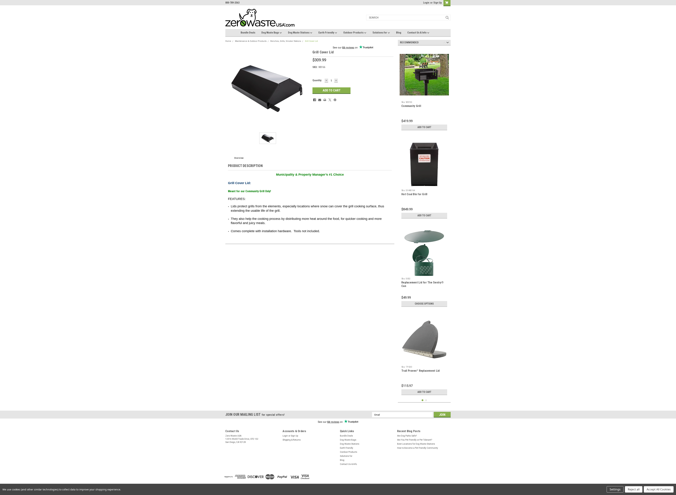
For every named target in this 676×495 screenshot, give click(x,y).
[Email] (319, 99)
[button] (406, 476)
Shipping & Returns (292, 440)
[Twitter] (329, 99)
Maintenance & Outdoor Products (251, 41)
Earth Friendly (326, 32)
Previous (444, 43)
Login (426, 2)
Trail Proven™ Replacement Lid (420, 370)
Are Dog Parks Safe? (407, 436)
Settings (615, 489)
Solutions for (380, 32)
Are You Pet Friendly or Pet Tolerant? (414, 440)
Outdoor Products (353, 32)
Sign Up (437, 2)
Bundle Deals (248, 32)
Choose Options (424, 303)
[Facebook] (314, 99)
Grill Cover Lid (311, 41)
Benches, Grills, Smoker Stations (285, 41)
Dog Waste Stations (299, 32)
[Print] (324, 99)
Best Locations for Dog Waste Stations (416, 444)
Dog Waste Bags (270, 32)
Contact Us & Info (417, 32)
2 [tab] (426, 400)
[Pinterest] (335, 99)
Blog (398, 32)
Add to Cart (424, 127)
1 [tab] (423, 400)
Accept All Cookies (659, 489)
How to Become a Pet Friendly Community (417, 448)
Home (228, 41)
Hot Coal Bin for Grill (414, 194)
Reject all (634, 489)
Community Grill (411, 106)
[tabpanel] (424, 90)
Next (447, 43)
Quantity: (317, 80)
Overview (238, 158)
